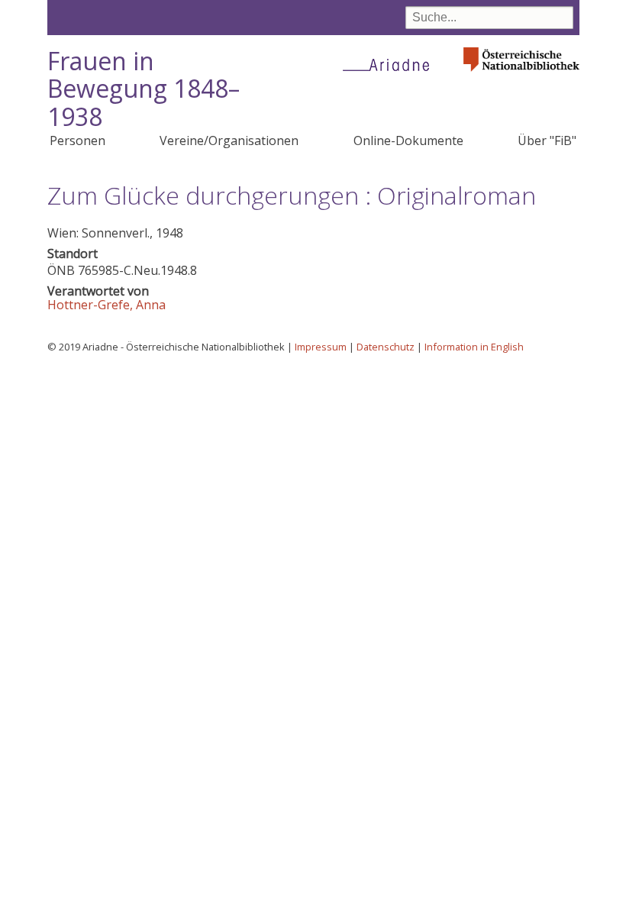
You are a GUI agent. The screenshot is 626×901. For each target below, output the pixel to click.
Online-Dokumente (408, 140)
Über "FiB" (547, 140)
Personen (77, 140)
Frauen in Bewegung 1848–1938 (143, 89)
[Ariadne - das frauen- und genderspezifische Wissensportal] (390, 64)
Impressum (321, 347)
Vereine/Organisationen (229, 140)
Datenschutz (386, 347)
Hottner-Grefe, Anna (106, 304)
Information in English (474, 347)
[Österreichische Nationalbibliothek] (521, 76)
